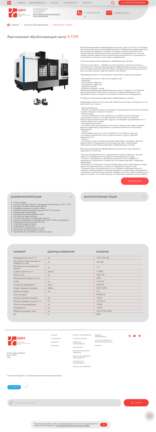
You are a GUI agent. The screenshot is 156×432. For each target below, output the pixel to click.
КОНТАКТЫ (54, 345)
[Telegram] (139, 337)
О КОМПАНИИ (70, 3)
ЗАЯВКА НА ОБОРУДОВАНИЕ (101, 336)
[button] (113, 3)
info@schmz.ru (122, 12)
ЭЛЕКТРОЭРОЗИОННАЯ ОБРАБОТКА (81, 351)
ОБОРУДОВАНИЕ (37, 3)
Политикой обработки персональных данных (73, 425)
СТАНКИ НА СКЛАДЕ (80, 338)
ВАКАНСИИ (55, 342)
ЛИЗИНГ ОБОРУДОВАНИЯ (82, 366)
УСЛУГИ (54, 3)
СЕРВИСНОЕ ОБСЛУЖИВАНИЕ (79, 343)
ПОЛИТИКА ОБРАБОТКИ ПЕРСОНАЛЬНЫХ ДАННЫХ (104, 341)
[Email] (134, 337)
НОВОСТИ (87, 3)
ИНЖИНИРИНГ (78, 347)
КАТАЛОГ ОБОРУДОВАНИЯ (36, 25)
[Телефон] (129, 337)
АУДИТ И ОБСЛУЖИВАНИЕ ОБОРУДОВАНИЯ (82, 357)
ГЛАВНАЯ (21, 3)
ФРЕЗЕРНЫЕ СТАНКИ (62, 25)
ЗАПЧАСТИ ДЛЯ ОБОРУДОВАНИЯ (79, 362)
